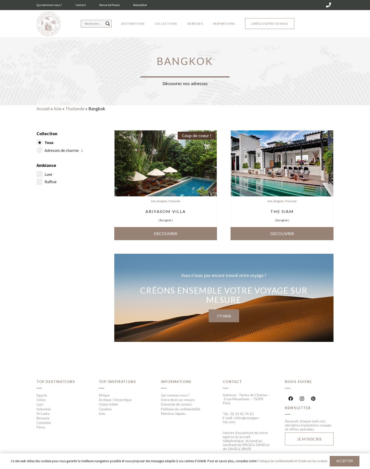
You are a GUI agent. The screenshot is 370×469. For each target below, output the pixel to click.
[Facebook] (290, 398)
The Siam (282, 211)
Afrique (104, 395)
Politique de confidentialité (180, 409)
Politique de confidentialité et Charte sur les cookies (292, 461)
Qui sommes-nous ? (49, 5)
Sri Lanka (43, 414)
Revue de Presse (109, 5)
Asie (57, 109)
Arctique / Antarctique (115, 400)
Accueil (43, 109)
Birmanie (42, 418)
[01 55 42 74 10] (328, 5)
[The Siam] (282, 134)
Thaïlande (74, 109)
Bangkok (162, 201)
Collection (46, 133)
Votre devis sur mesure (178, 400)
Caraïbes (105, 409)
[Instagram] (302, 398)
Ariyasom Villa (165, 211)
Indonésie (43, 409)
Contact (81, 5)
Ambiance (46, 165)
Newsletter (140, 5)
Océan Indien (108, 404)
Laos (39, 404)
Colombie (43, 423)
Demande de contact (176, 404)
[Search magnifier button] (107, 23)
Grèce (40, 400)
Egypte (41, 395)
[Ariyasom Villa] (166, 134)
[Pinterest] (313, 398)
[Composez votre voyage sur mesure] (224, 298)
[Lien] (48, 24)
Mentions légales (173, 414)
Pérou (40, 427)
